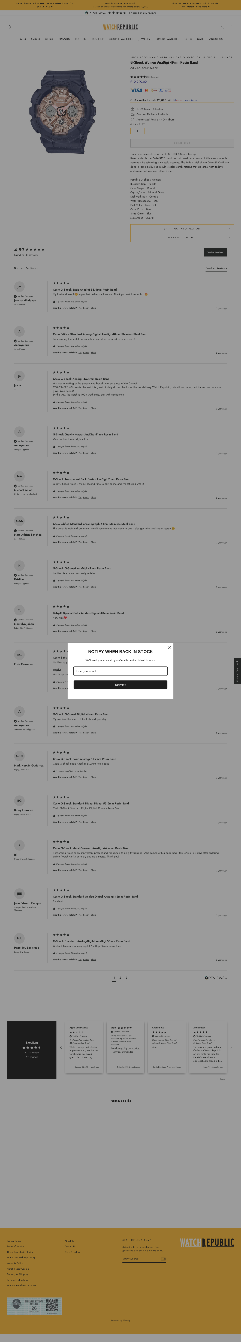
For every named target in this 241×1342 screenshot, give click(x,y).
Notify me (120, 684)
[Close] (169, 647)
